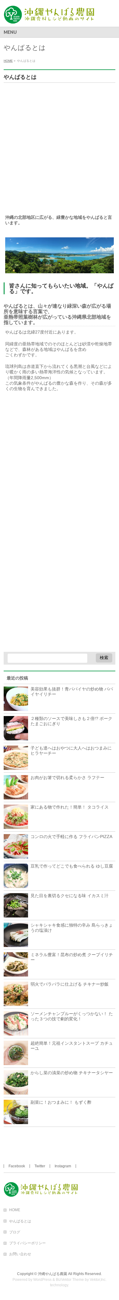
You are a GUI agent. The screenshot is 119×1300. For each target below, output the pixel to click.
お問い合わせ (20, 1254)
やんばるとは (20, 1221)
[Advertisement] (59, 149)
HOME (14, 1210)
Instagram (63, 1166)
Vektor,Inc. (98, 1279)
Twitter (39, 1166)
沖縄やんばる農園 (52, 1274)
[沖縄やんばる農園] (52, 17)
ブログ (14, 1232)
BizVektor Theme (70, 1279)
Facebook (17, 1166)
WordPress (42, 1279)
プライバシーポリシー (27, 1243)
